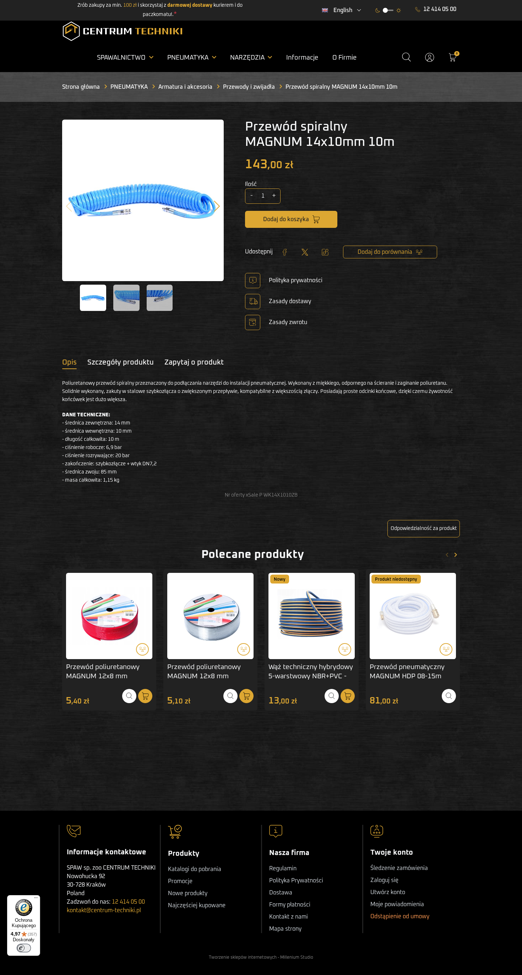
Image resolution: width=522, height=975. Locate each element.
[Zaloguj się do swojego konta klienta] (430, 57)
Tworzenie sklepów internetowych (243, 957)
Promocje (180, 881)
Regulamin (283, 868)
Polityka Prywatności (296, 880)
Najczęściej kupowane (196, 905)
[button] (406, 57)
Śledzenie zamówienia (399, 868)
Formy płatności (289, 905)
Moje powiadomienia (397, 904)
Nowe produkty (187, 893)
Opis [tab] (69, 362)
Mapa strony (285, 929)
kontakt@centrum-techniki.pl (104, 910)
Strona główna (81, 87)
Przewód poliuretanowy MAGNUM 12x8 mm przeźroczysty (204, 677)
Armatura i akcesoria (185, 87)
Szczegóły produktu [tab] (120, 362)
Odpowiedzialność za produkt (424, 528)
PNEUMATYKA (129, 87)
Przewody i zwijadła (249, 87)
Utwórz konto (387, 892)
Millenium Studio (296, 957)
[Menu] (36, 899)
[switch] (24, 948)
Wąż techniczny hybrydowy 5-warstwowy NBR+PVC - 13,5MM (310, 677)
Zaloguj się (384, 880)
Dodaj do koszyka (286, 219)
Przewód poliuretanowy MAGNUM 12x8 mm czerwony (103, 677)
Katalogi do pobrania (194, 869)
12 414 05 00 (439, 9)
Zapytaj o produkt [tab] (194, 362)
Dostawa (280, 892)
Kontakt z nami (288, 917)
